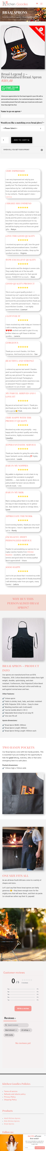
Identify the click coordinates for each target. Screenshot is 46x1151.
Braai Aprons (9, 1124)
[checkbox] (9, 1035)
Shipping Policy (10, 1100)
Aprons (9, 17)
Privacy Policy (10, 1097)
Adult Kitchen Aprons (12, 1118)
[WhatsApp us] (10, 90)
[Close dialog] (45, 1135)
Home (4, 17)
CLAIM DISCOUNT (39, 1148)
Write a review (23, 1008)
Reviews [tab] (10, 1018)
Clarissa (9, 197)
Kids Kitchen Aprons (12, 1121)
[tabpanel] (23, 1045)
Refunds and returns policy (15, 1094)
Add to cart (20, 140)
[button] (41, 29)
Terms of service (10, 1091)
